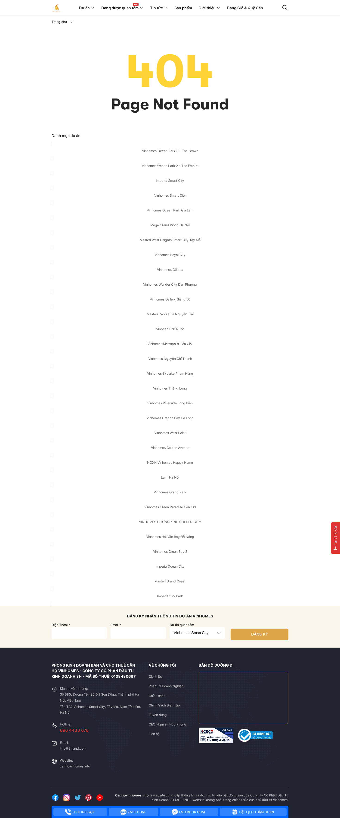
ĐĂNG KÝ (259, 634)
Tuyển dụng (158, 715)
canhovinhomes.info (75, 766)
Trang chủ (59, 22)
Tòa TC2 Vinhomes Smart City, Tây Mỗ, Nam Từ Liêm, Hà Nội (100, 709)
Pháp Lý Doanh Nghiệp (166, 686)
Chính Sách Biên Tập (164, 705)
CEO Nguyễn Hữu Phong (167, 724)
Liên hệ (154, 734)
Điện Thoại (61, 625)
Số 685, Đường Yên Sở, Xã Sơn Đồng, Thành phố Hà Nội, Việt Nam (99, 697)
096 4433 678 (74, 730)
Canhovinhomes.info (132, 795)
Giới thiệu (156, 676)
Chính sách (157, 696)
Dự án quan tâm (182, 625)
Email (116, 625)
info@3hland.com (73, 748)
